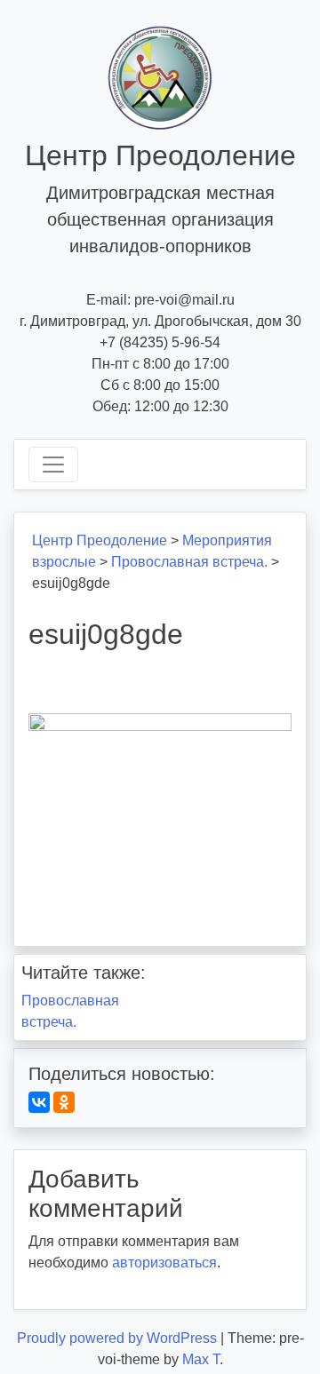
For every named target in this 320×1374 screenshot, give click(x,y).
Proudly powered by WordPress (118, 1338)
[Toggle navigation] (53, 464)
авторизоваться (164, 1262)
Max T (201, 1359)
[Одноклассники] (64, 1102)
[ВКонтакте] (39, 1102)
